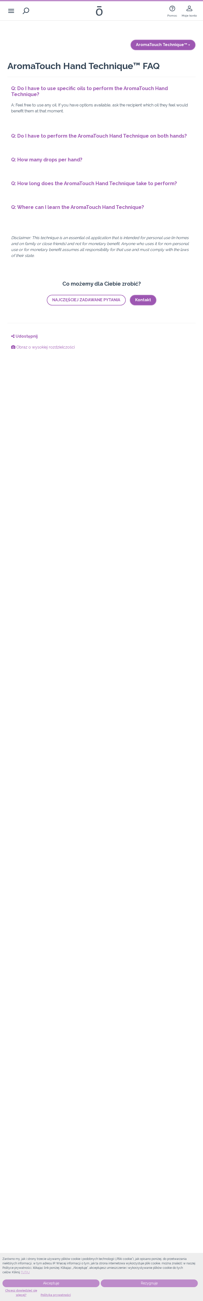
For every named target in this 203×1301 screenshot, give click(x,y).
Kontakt (143, 300)
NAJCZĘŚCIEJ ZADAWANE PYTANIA (86, 300)
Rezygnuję (149, 1283)
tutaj (25, 1272)
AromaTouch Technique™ (162, 44)
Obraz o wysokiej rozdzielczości (45, 347)
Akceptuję (51, 1283)
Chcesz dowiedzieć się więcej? (21, 1293)
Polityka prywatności (56, 1295)
